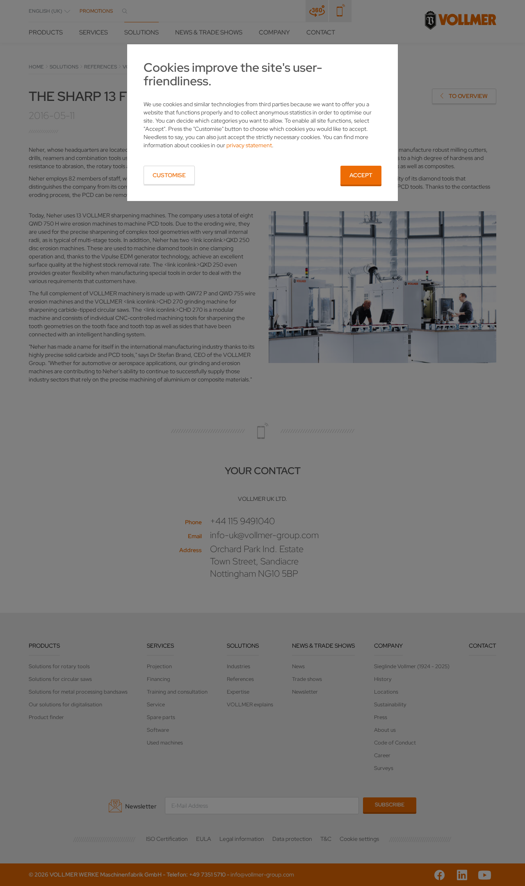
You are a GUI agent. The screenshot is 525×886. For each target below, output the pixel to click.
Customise (169, 175)
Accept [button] (360, 175)
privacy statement (249, 145)
